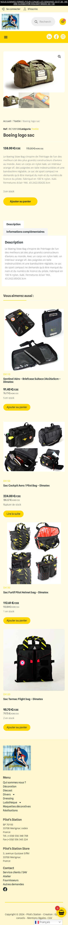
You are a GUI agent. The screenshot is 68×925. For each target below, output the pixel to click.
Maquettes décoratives (17, 806)
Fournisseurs (10, 880)
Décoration (9, 786)
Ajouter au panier (20, 201)
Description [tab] (13, 224)
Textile (17, 121)
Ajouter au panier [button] (17, 407)
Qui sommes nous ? (14, 782)
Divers (7, 794)
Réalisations (10, 810)
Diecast (7, 790)
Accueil (7, 121)
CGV (50, 918)
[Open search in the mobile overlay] (43, 21)
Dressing (8, 798)
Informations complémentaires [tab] (25, 231)
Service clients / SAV (15, 872)
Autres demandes (13, 884)
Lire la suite (13, 513)
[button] (6, 37)
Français (44, 922)
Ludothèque (10, 802)
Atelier (7, 876)
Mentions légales (36, 918)
